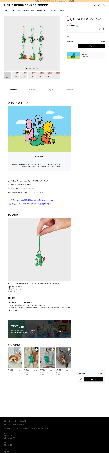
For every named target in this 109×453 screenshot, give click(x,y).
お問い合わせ (7, 424)
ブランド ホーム (61, 331)
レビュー (32, 89)
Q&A (51, 89)
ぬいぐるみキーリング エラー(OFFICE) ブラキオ (30, 371)
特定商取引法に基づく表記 (29, 428)
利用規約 (6, 428)
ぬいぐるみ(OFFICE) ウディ (14, 371)
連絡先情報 (40, 428)
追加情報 (69, 89)
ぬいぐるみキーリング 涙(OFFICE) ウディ (62, 371)
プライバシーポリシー (15, 428)
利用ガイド (15, 424)
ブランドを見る (85, 56)
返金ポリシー (48, 428)
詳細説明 (13, 89)
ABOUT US (22, 424)
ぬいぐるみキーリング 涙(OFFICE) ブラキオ (46, 371)
